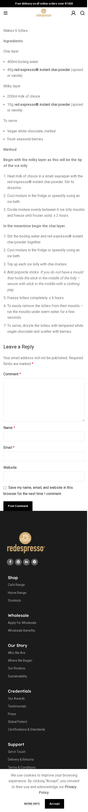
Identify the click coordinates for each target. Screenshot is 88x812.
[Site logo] (44, 12)
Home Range (17, 593)
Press (12, 714)
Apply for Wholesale (22, 623)
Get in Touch (16, 752)
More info (32, 803)
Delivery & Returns (21, 759)
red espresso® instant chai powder (42, 70)
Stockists (14, 600)
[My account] (73, 15)
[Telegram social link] (34, 562)
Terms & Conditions (22, 767)
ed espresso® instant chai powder (42, 104)
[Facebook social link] (10, 562)
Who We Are (16, 653)
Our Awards (16, 698)
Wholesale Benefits (21, 630)
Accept (54, 803)
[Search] (82, 13)
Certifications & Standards (26, 729)
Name (9, 428)
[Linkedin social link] (26, 562)
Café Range (16, 585)
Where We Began (20, 660)
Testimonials (17, 706)
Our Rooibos (16, 668)
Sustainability (17, 676)
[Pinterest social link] (18, 562)
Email (8, 447)
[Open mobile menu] (5, 13)
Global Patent (17, 722)
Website (10, 467)
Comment (12, 374)
